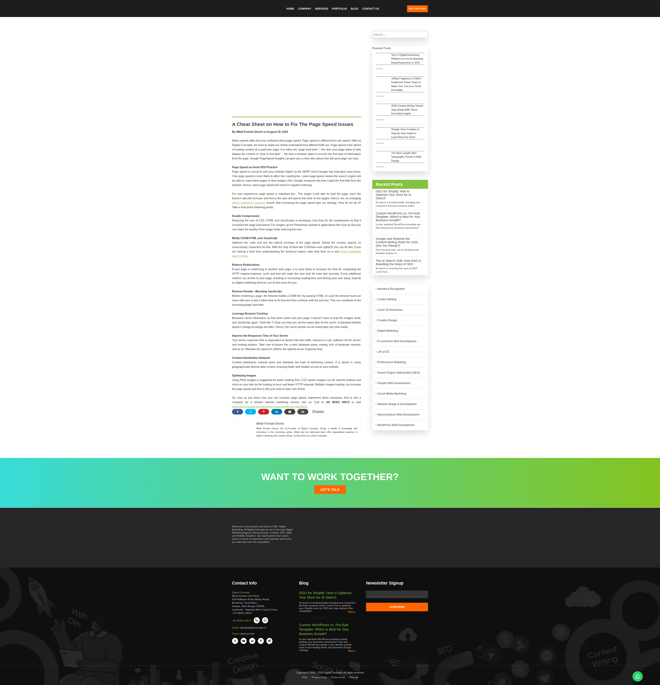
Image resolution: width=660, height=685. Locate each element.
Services (321, 8)
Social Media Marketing (391, 393)
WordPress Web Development (395, 425)
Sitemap (353, 677)
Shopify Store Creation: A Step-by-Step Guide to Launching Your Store (405, 133)
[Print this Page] (302, 411)
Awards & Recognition (391, 288)
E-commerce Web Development (396, 341)
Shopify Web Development (393, 383)
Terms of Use (338, 677)
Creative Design (387, 320)
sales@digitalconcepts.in (252, 627)
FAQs (305, 677)
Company (304, 8)
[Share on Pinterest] (263, 411)
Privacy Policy (319, 677)
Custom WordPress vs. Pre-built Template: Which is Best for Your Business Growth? (398, 217)
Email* (397, 596)
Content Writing (386, 299)
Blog (354, 8)
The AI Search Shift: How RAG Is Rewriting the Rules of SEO (398, 262)
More (351, 611)
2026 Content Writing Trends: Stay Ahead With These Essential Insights (407, 109)
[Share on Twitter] (250, 411)
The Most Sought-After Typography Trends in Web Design (406, 156)
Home (290, 8)
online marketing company (248, 202)
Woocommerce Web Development (398, 414)
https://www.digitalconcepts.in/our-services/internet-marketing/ (269, 406)
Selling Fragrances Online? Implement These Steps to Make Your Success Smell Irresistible (406, 84)
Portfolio (339, 8)
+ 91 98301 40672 (242, 613)
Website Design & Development (396, 404)
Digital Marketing (387, 330)
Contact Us (370, 8)
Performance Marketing (391, 362)
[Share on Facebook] (237, 411)
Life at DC (383, 351)
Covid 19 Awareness (390, 309)
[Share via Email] (289, 411)
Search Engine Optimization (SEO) (398, 372)
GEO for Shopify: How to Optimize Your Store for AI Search (393, 195)
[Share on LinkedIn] (276, 411)
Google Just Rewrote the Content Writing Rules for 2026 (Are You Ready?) (397, 242)
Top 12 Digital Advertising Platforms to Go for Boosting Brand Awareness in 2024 (407, 58)
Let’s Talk (330, 489)
